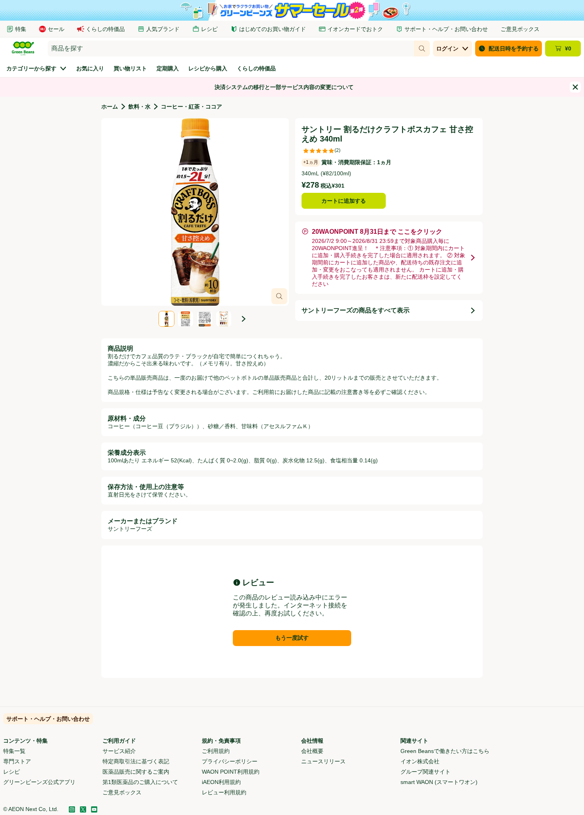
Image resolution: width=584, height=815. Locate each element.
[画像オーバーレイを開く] (279, 296)
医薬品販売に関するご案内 (135, 771)
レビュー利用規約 (224, 792)
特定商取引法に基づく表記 (135, 761)
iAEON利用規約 (221, 782)
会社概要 (312, 751)
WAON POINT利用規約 (230, 771)
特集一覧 (14, 751)
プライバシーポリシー (229, 761)
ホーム (109, 106)
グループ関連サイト (425, 771)
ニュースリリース (323, 761)
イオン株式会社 (419, 761)
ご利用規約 (216, 751)
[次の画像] (243, 318)
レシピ (11, 771)
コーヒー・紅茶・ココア (191, 106)
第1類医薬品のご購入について (140, 782)
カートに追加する (343, 201)
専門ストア (17, 761)
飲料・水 (139, 106)
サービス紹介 (119, 751)
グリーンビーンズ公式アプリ (39, 782)
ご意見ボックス (121, 792)
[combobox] (230, 48)
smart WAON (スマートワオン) (439, 782)
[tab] (195, 212)
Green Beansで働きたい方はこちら (444, 751)
